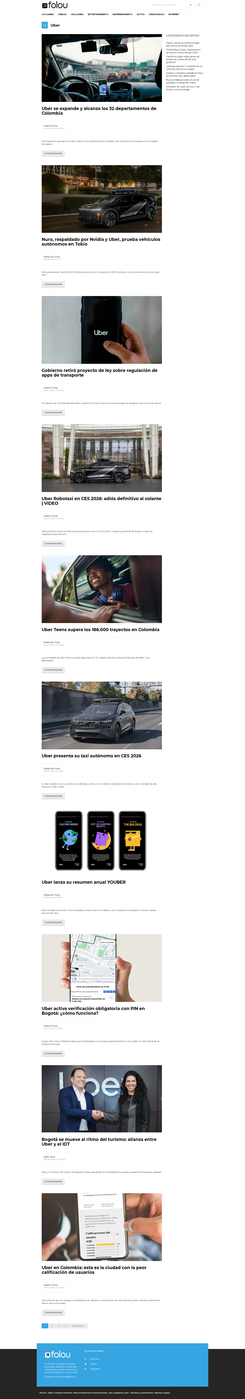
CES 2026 (59, 518)
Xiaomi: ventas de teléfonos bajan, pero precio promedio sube (183, 44)
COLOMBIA (48, 14)
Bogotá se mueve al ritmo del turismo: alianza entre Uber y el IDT (99, 1142)
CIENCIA (62, 14)
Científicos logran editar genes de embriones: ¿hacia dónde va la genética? (182, 59)
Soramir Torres (51, 126)
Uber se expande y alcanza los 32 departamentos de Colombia (99, 111)
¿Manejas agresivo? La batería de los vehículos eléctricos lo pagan (184, 67)
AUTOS (141, 14)
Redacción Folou (52, 257)
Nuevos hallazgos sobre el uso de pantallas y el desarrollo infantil (182, 81)
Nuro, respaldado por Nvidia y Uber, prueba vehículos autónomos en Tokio (101, 242)
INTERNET (174, 14)
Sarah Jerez (49, 1157)
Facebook (94, 1359)
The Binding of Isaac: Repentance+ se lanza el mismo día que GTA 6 (183, 51)
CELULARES (77, 14)
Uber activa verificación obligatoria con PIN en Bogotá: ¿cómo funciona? (93, 1011)
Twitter (93, 1364)
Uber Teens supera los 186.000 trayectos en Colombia (101, 629)
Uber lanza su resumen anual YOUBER (84, 882)
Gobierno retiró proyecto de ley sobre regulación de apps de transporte (100, 373)
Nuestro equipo (162, 1393)
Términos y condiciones (141, 1393)
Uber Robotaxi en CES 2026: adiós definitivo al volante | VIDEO (101, 501)
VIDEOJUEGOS (156, 14)
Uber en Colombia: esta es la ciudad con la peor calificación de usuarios (94, 1270)
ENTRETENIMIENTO (98, 14)
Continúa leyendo (53, 153)
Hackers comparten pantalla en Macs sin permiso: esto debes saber (184, 74)
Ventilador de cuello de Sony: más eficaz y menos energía (182, 88)
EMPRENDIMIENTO (122, 14)
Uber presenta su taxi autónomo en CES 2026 (91, 755)
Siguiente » (78, 1326)
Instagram (95, 1369)
